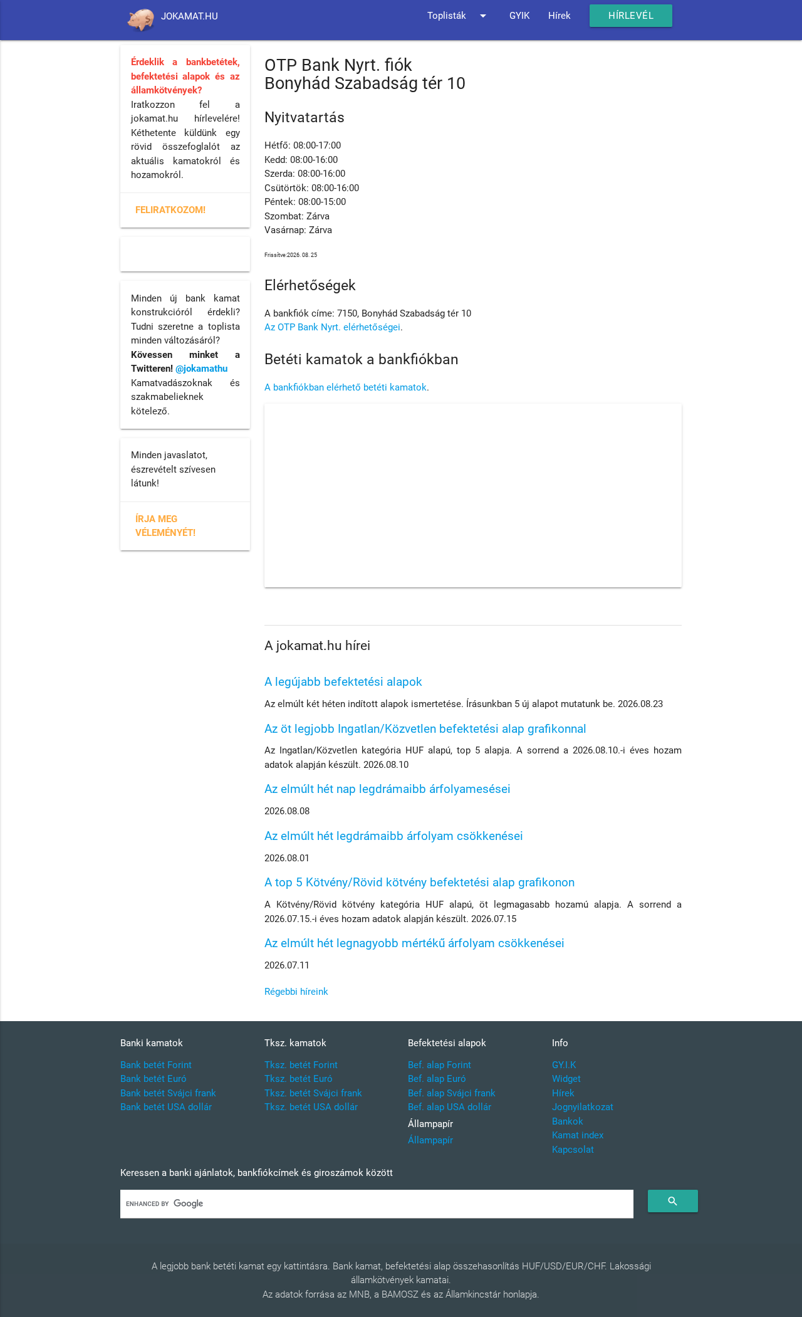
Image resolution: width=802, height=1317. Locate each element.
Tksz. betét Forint (301, 1065)
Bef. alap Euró (437, 1078)
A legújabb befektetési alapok (343, 681)
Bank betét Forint (156, 1065)
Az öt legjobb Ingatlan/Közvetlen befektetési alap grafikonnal (425, 728)
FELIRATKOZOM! (170, 210)
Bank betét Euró (153, 1078)
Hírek (559, 15)
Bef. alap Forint (439, 1065)
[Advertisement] (472, 496)
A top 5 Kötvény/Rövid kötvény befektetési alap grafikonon (419, 882)
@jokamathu (201, 368)
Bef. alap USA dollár (449, 1107)
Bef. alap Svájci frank (452, 1093)
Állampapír (430, 1140)
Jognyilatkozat (582, 1107)
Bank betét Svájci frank (168, 1093)
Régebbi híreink (296, 991)
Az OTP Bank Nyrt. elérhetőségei (332, 327)
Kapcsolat (573, 1149)
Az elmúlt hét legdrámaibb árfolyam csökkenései (393, 836)
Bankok (567, 1121)
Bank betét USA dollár (166, 1107)
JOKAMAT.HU (189, 16)
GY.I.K (564, 1065)
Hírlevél (631, 15)
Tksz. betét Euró (298, 1078)
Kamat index (577, 1135)
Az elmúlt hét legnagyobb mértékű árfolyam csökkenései (414, 943)
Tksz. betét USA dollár (311, 1107)
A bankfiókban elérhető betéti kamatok (345, 387)
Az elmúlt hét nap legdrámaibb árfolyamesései (387, 789)
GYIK (519, 15)
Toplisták (459, 15)
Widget (566, 1078)
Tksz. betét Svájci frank (313, 1093)
